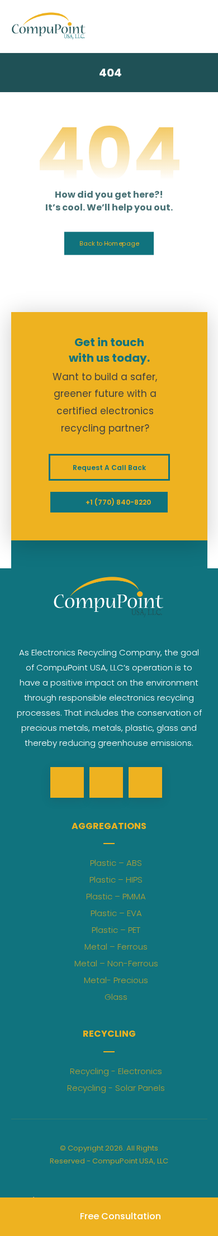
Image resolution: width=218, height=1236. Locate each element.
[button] (67, 782)
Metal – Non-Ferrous (116, 963)
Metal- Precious (116, 980)
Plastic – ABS (116, 863)
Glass (116, 997)
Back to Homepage (109, 243)
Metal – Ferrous (116, 946)
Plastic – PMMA (116, 896)
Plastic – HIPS (116, 879)
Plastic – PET (116, 930)
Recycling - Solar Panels (116, 1088)
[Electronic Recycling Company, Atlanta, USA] (49, 26)
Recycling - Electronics (116, 1071)
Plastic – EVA (116, 913)
